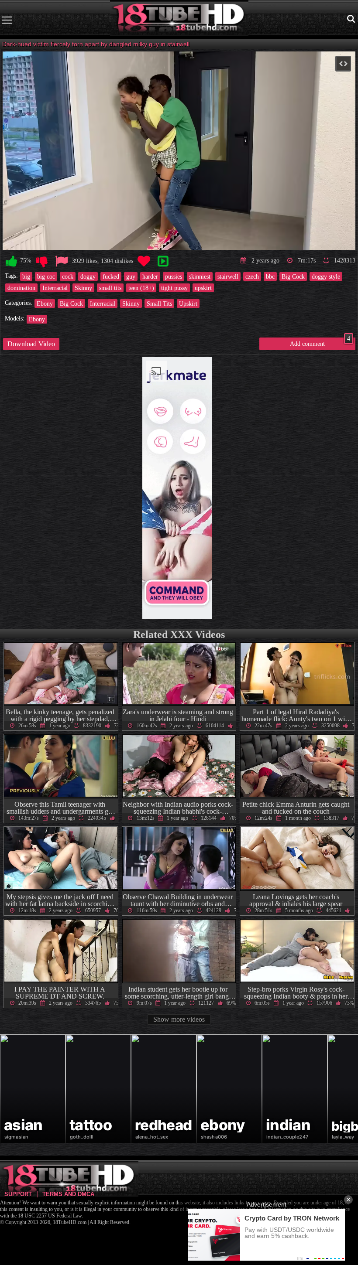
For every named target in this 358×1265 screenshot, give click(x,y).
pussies (173, 276)
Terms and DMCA (68, 1194)
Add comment (320, 342)
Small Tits (159, 303)
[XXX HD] (179, 19)
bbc (270, 276)
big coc (46, 276)
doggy (88, 276)
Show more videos (179, 1019)
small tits (110, 287)
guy (130, 276)
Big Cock (293, 276)
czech (252, 276)
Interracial (55, 287)
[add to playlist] (163, 261)
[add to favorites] (143, 261)
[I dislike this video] (42, 261)
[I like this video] (11, 261)
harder (150, 276)
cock (67, 276)
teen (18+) (141, 287)
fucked (111, 276)
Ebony (45, 303)
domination (21, 287)
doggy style (326, 276)
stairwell (227, 276)
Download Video (31, 344)
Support (18, 1194)
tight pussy (174, 287)
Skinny (83, 287)
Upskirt (188, 303)
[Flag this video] (61, 261)
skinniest (199, 276)
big (26, 276)
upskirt (203, 287)
